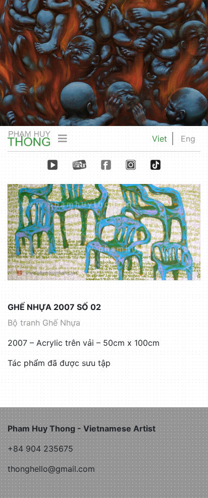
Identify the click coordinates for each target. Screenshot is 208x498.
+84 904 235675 (40, 449)
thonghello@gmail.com (51, 469)
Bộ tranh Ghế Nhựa (44, 323)
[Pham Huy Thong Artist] (29, 138)
